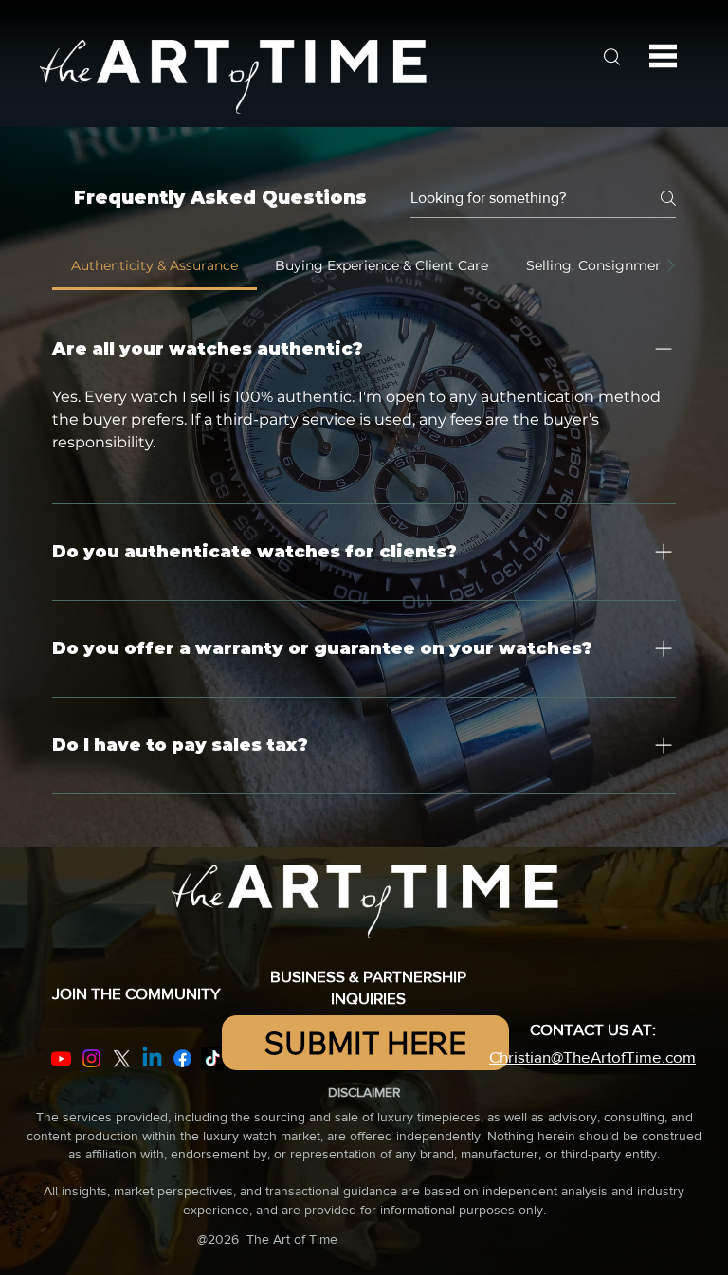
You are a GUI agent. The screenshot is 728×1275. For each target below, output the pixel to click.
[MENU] (663, 56)
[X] (122, 1058)
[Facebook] (182, 1058)
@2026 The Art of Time (267, 1239)
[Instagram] (91, 1058)
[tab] (154, 265)
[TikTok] (213, 1058)
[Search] (611, 56)
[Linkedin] (152, 1058)
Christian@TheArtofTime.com (592, 1056)
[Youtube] (61, 1058)
